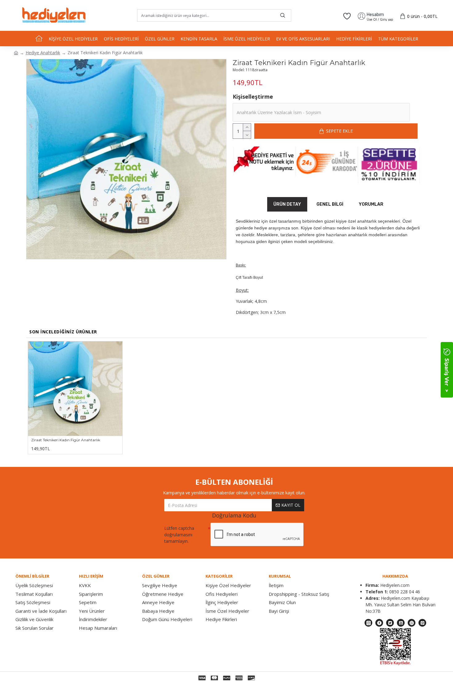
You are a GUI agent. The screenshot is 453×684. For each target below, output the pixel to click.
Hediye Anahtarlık (43, 53)
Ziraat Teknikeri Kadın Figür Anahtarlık (65, 440)
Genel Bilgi (329, 204)
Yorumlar (371, 204)
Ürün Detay (287, 204)
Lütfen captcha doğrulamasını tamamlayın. (179, 534)
